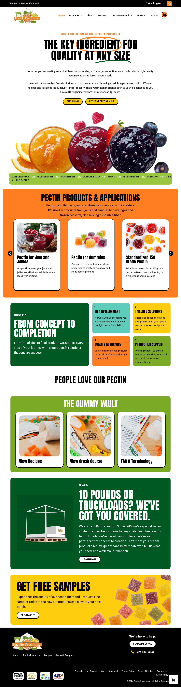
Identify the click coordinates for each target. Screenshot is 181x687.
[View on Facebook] (135, 422)
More (140, 15)
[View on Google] (13, 422)
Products (74, 15)
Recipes (102, 15)
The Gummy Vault (120, 15)
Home (61, 15)
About (90, 15)
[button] (10, 253)
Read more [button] (19, 411)
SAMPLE (154, 16)
